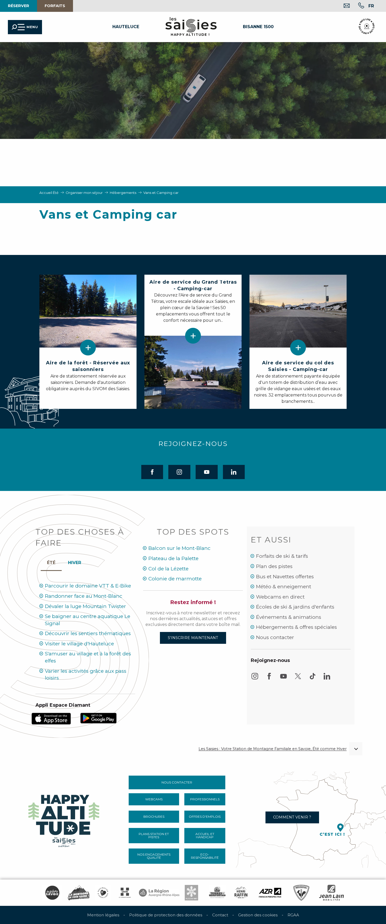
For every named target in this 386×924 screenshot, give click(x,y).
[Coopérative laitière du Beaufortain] (217, 893)
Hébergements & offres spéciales (296, 627)
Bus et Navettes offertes (285, 577)
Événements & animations (288, 617)
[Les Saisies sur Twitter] (298, 678)
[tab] (74, 561)
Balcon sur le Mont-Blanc (179, 548)
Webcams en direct (280, 597)
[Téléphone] (357, 6)
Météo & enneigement (283, 587)
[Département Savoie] (125, 893)
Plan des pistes (274, 566)
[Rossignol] (301, 893)
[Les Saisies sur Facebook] (269, 678)
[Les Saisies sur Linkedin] (327, 678)
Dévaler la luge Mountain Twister (85, 606)
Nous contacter (275, 637)
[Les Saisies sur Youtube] (284, 678)
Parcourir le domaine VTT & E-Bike (88, 586)
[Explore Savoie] (52, 893)
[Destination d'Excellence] (103, 893)
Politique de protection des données (165, 914)
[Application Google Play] (98, 717)
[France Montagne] (78, 893)
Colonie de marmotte (175, 579)
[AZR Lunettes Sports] (270, 893)
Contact (220, 914)
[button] (371, 6)
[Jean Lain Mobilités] (331, 893)
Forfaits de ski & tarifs (282, 556)
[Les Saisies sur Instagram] (255, 678)
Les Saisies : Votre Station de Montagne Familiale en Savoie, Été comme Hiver (273, 749)
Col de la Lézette (168, 569)
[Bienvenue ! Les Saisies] (64, 819)
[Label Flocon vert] (191, 893)
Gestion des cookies (258, 914)
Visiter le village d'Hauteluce (79, 644)
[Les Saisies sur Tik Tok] (312, 678)
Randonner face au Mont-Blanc (83, 596)
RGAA (293, 914)
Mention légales (103, 914)
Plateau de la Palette (173, 558)
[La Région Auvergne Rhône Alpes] (159, 893)
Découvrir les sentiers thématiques (88, 633)
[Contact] (342, 6)
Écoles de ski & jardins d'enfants (295, 607)
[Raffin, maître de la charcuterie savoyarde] (241, 893)
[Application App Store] (51, 718)
